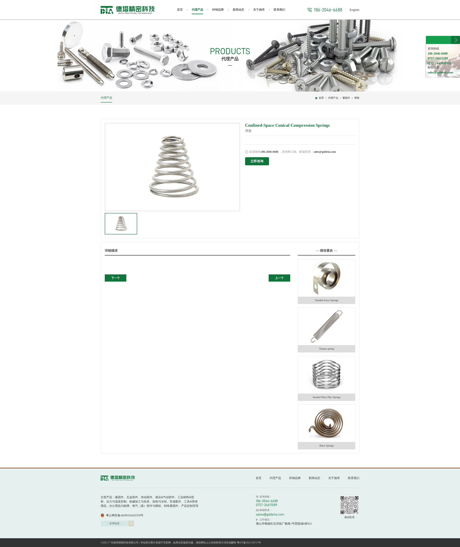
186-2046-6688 (328, 10)
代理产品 (197, 9)
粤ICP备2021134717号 (249, 542)
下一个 (115, 277)
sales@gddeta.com (270, 514)
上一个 (279, 277)
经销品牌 (218, 9)
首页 (180, 9)
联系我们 (279, 9)
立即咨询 (256, 161)
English (354, 9)
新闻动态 (238, 9)
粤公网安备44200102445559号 (124, 515)
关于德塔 (259, 9)
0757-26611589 (266, 505)
